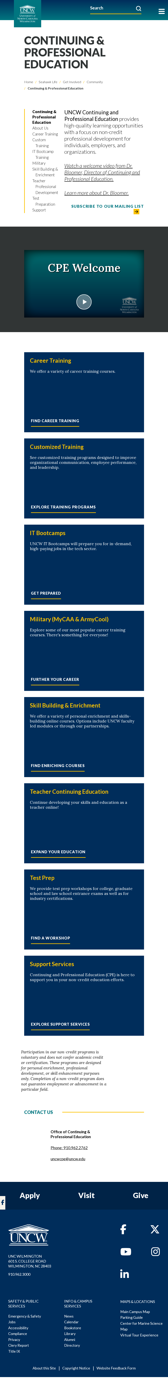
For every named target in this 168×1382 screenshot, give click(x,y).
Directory (72, 1345)
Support (39, 210)
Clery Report (18, 1345)
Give (140, 1195)
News (69, 1316)
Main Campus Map (135, 1311)
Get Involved (71, 82)
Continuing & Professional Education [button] (44, 117)
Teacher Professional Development (45, 186)
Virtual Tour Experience (139, 1335)
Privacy (14, 1339)
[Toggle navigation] (161, 11)
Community (94, 82)
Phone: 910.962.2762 (69, 1147)
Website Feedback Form (116, 1368)
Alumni (69, 1339)
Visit (86, 1195)
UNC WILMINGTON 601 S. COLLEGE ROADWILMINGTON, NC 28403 (29, 1261)
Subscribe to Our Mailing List (107, 206)
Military (38, 163)
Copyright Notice (76, 1368)
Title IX (14, 1351)
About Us (40, 128)
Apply (30, 1195)
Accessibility (18, 1328)
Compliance (17, 1333)
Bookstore (72, 1328)
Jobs (12, 1322)
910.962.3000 (19, 1274)
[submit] (138, 8)
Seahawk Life (47, 82)
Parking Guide (131, 1317)
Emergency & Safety (24, 1316)
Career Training (45, 134)
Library (70, 1333)
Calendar (71, 1322)
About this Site (44, 1368)
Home (28, 82)
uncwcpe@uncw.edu (68, 1158)
